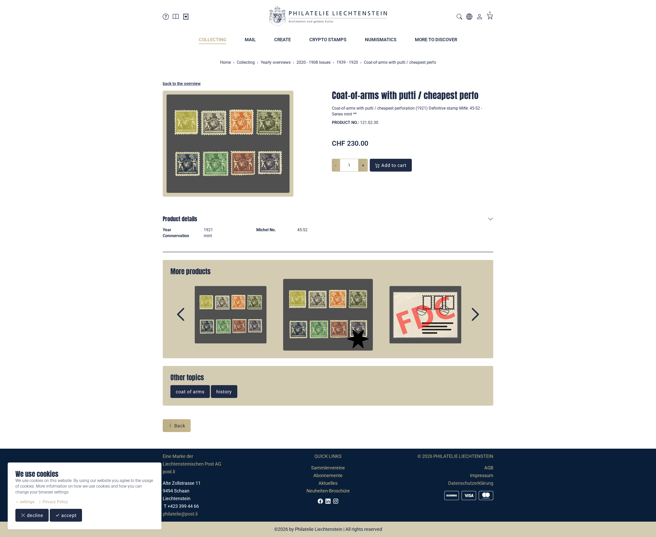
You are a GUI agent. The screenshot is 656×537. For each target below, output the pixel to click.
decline (34, 515)
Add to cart (393, 165)
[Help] (166, 17)
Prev (192, 319)
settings (26, 501)
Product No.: (345, 122)
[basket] (490, 17)
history (224, 391)
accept (68, 515)
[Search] (459, 17)
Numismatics (380, 39)
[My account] (479, 17)
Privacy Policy (55, 501)
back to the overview (182, 83)
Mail (250, 39)
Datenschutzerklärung (470, 483)
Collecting (212, 39)
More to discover (436, 39)
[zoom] (228, 143)
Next (463, 319)
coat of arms (190, 391)
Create (282, 39)
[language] (469, 17)
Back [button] (179, 425)
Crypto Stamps (327, 39)
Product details (180, 219)
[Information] (176, 17)
